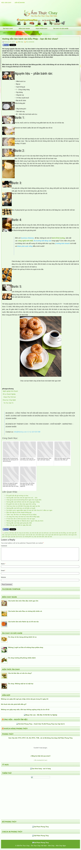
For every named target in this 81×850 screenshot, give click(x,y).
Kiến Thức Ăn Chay (9, 33)
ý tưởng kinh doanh (62, 243)
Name (3, 564)
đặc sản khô (48, 536)
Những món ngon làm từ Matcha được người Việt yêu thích (24, 521)
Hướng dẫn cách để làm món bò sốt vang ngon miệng (22, 502)
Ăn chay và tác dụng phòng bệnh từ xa (22, 637)
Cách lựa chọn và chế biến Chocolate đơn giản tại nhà (23, 506)
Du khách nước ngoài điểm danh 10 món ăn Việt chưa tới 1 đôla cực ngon (29, 510)
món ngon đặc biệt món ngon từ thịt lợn (56, 535)
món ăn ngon (21, 535)
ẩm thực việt (12, 533)
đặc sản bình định (39, 536)
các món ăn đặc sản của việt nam (39, 533)
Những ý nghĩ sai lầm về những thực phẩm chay (25, 647)
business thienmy (27, 238)
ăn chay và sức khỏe (23, 533)
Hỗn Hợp (20, 42)
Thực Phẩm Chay (41, 28)
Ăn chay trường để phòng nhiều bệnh (22, 658)
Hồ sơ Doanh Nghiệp (9, 394)
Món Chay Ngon (24, 28)
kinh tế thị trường (58, 238)
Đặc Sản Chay (6, 2)
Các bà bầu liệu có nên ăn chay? (20, 673)
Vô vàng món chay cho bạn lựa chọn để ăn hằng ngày (23, 516)
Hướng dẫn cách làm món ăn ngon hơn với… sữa (21, 497)
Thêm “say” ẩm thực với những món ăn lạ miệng (21, 514)
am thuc (6, 533)
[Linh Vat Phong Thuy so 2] (40, 778)
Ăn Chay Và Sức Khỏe (60, 28)
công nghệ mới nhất (25, 241)
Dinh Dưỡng (26, 33)
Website (3, 577)
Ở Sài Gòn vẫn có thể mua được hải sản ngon (20, 519)
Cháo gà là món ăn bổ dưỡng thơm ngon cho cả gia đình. (24, 500)
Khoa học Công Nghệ (9, 400)
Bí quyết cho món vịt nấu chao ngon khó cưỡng (21, 504)
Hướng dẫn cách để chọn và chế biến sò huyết (20, 508)
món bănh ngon (40, 535)
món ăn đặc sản (30, 535)
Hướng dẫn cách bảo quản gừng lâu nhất (19, 523)
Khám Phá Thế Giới (9, 397)
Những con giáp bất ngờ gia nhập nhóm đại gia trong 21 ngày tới (24, 699)
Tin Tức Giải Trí (8, 403)
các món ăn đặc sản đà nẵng (57, 533)
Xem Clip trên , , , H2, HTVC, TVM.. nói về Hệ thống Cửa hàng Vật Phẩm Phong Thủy (40, 738)
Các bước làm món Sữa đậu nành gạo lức (23, 601)
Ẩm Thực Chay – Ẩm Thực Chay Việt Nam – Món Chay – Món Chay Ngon (43, 845)
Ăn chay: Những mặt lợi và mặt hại (20, 683)
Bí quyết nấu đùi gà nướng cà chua (17, 495)
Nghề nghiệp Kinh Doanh (10, 391)
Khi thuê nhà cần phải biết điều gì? (13, 704)
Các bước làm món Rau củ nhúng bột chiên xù (25, 611)
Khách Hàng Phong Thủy (16, 728)
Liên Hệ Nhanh (20, 2)
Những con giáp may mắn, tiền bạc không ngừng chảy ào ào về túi (25, 709)
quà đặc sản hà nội (16, 536)
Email (3, 570)
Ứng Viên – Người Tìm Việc (16, 719)
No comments (30, 42)
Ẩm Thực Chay (8, 28)
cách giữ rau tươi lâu (11, 535)
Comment (4, 546)
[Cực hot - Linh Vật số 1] (40, 768)
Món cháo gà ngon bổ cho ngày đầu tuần (18, 525)
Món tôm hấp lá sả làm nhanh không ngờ (19, 512)
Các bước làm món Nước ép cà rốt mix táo (23, 621)
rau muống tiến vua (28, 536)
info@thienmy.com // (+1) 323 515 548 (27, 432)
